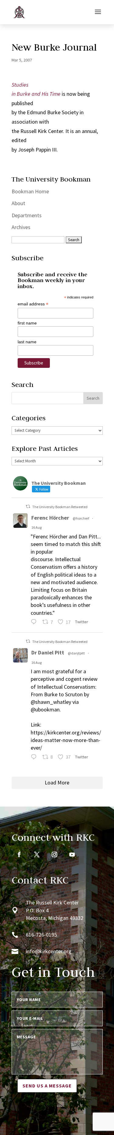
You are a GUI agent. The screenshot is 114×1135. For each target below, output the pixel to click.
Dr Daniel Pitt (47, 652)
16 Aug (36, 527)
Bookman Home (30, 191)
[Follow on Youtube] (72, 854)
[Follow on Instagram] (54, 854)
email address (33, 304)
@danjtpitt (76, 653)
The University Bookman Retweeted (60, 506)
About (18, 203)
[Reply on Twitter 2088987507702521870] (35, 622)
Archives (21, 227)
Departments (27, 215)
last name (27, 341)
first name (27, 323)
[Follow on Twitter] (36, 854)
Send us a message (47, 1086)
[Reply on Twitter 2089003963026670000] (35, 757)
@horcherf (81, 518)
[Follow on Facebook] (19, 854)
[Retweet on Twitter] (28, 506)
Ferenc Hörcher (50, 517)
